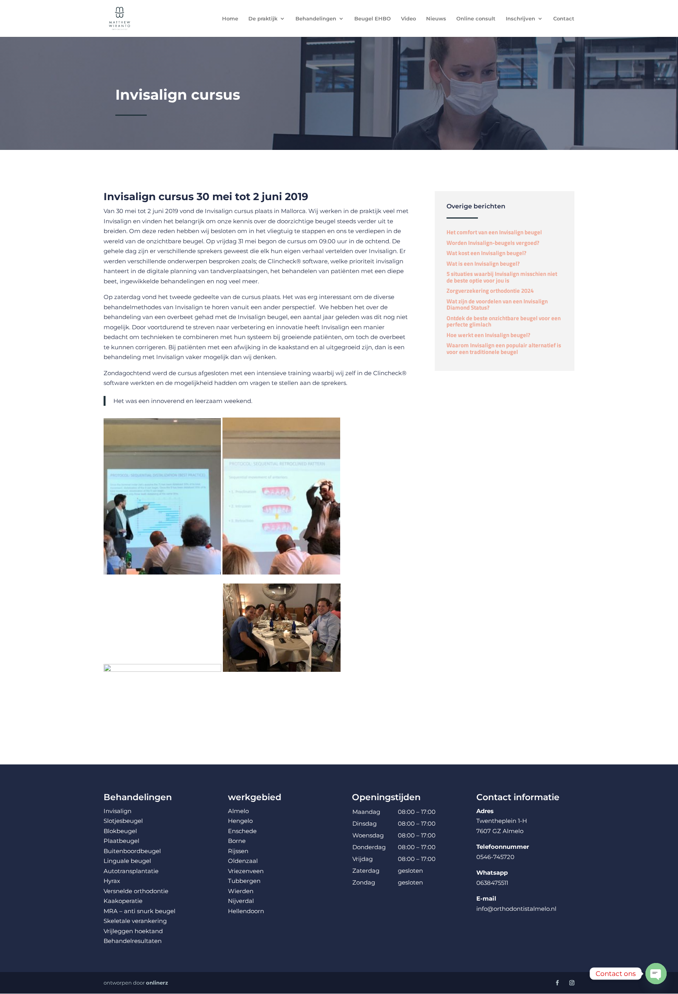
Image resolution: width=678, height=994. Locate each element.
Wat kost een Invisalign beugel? (487, 252)
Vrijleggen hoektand (133, 931)
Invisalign (117, 221)
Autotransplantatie (131, 871)
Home (230, 19)
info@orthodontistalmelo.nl (516, 908)
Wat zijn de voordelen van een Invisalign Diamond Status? (497, 304)
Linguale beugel (127, 861)
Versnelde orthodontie (136, 891)
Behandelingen (315, 19)
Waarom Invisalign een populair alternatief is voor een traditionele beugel (504, 348)
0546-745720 (495, 857)
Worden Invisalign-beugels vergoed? (493, 242)
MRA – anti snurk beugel (139, 911)
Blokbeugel (120, 831)
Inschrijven (520, 19)
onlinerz (157, 982)
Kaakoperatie (123, 901)
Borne (237, 840)
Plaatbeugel (121, 840)
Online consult (476, 19)
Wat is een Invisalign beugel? (483, 263)
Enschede (242, 831)
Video (408, 19)
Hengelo (240, 820)
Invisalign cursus (229, 211)
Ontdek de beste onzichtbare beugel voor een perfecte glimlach (504, 321)
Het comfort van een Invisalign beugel (494, 232)
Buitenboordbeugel (132, 851)
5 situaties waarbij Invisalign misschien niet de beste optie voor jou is (502, 277)
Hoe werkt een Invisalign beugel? (488, 334)
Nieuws (436, 19)
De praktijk (262, 19)
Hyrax (112, 881)
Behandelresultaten (133, 941)
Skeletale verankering (135, 921)
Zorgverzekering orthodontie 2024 (490, 290)
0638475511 (492, 882)
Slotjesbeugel (123, 820)
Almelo (238, 811)
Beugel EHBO (372, 19)
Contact (563, 19)
